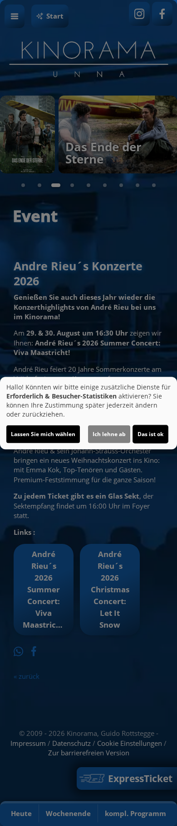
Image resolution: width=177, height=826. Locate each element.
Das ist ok (150, 434)
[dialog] (88, 413)
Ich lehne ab (109, 434)
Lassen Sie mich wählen (43, 434)
